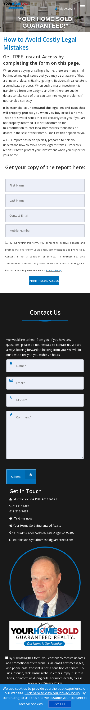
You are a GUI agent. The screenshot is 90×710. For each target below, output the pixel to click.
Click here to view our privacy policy (52, 693)
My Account (66, 8)
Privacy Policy (54, 270)
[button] (44, 280)
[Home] (16, 5)
